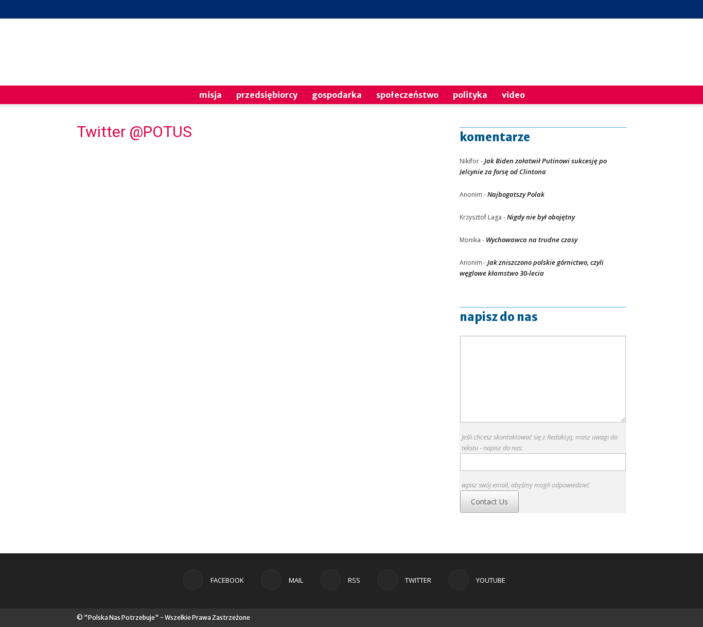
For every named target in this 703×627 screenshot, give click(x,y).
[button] (614, 95)
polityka (470, 95)
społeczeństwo (407, 95)
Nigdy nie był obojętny (541, 217)
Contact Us (489, 501)
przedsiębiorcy (266, 95)
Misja (210, 95)
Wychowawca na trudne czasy (531, 239)
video (513, 95)
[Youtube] (618, 9)
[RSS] (584, 9)
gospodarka (337, 95)
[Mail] (567, 9)
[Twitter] (601, 9)
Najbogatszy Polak (515, 194)
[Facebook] (550, 9)
